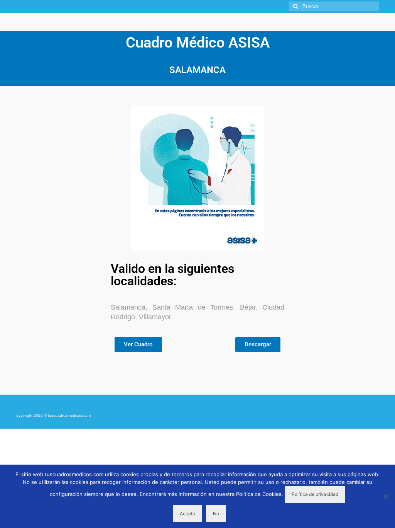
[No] (385, 496)
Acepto (187, 513)
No (216, 513)
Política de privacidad (315, 494)
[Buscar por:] (334, 6)
